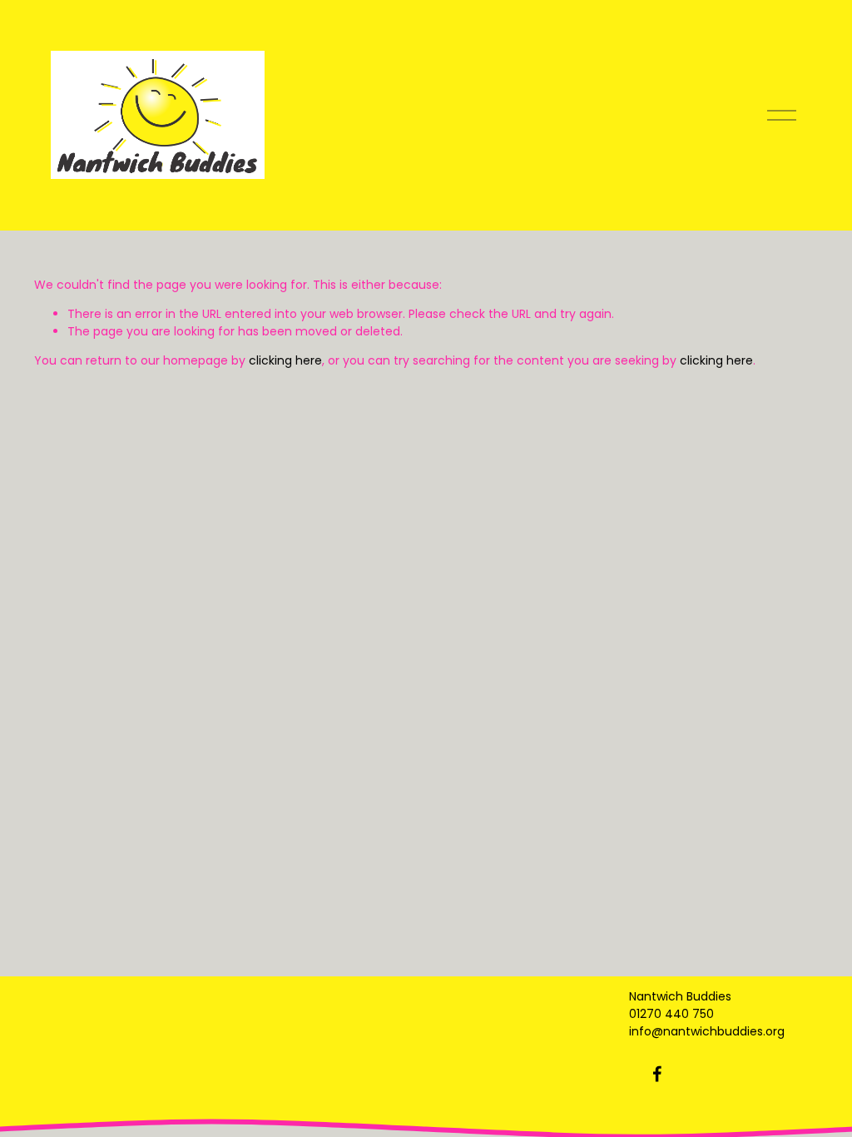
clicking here (285, 360)
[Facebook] (657, 1073)
